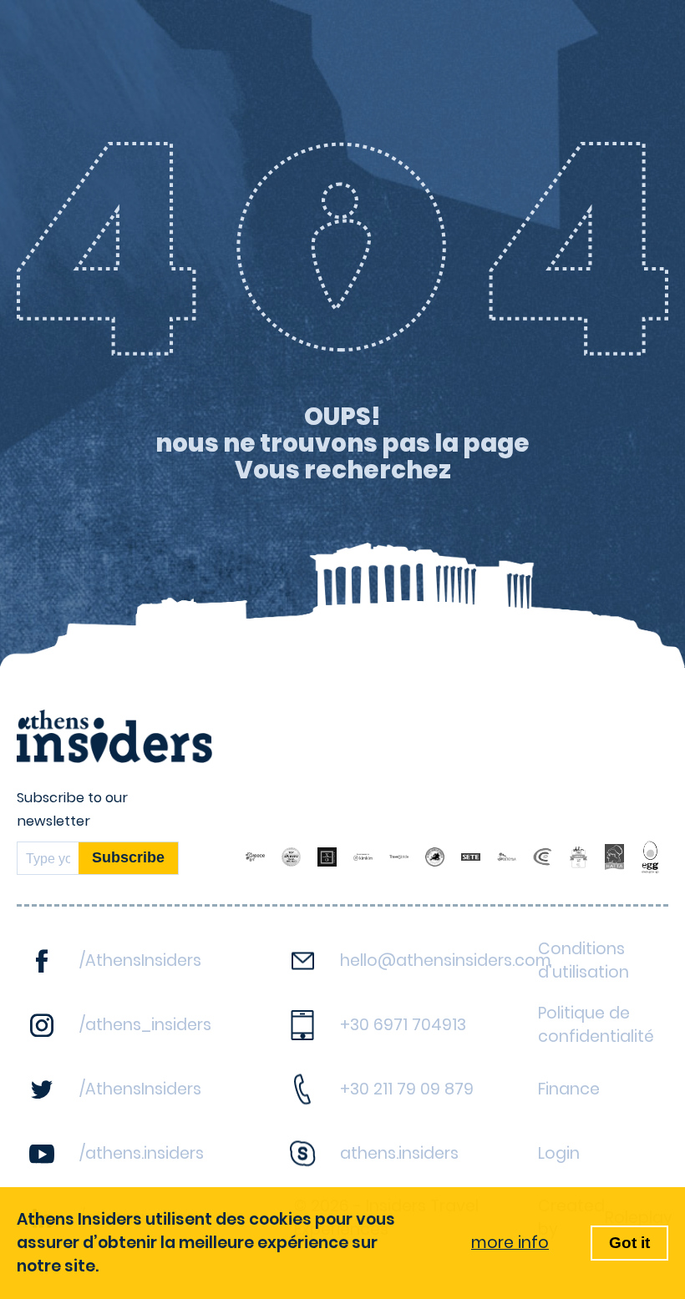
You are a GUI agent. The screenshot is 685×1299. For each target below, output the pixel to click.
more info (510, 1242)
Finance (569, 1089)
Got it (629, 1242)
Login (559, 1153)
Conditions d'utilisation (583, 960)
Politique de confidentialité (596, 1025)
